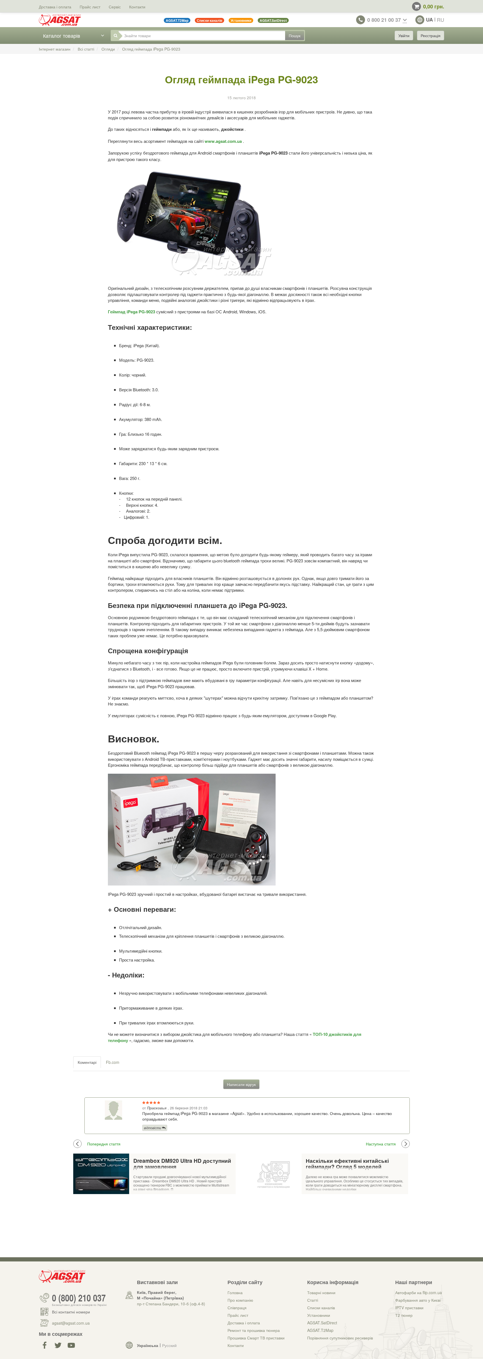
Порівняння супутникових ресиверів (340, 1338)
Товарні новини (321, 1292)
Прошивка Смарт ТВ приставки (256, 1338)
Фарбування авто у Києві (418, 1300)
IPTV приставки (409, 1307)
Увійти (403, 35)
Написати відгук (241, 1084)
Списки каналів (321, 1307)
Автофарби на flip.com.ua (418, 1292)
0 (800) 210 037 (79, 1298)
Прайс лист (90, 7)
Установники (318, 1315)
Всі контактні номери (71, 1312)
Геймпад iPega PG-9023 (132, 312)
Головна (235, 1292)
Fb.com (112, 1062)
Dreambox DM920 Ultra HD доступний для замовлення (182, 1164)
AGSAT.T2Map (320, 1330)
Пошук (294, 35)
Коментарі (87, 1062)
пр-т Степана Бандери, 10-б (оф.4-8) (171, 1303)
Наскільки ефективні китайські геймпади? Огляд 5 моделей (347, 1164)
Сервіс (115, 7)
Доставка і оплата (55, 7)
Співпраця (237, 1307)
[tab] (87, 1062)
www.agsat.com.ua (224, 141)
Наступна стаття (381, 1144)
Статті (312, 1300)
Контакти (137, 7)
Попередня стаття (103, 1144)
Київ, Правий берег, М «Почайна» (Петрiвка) (160, 1295)
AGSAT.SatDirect (322, 1322)
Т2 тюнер (404, 1315)
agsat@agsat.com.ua (71, 1323)
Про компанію (240, 1300)
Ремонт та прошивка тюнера (254, 1330)
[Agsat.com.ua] (60, 20)
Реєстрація (431, 35)
